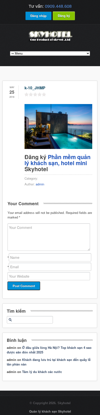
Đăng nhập (38, 15)
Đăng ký (64, 15)
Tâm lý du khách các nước (42, 371)
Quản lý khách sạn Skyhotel (50, 411)
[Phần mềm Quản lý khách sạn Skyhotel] (50, 41)
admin (40, 184)
